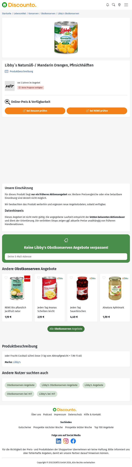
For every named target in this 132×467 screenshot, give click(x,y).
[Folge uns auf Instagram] (65, 440)
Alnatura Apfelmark (113, 307)
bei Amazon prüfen (36, 110)
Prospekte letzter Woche (78, 427)
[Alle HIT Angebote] (10, 86)
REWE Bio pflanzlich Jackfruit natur (15, 309)
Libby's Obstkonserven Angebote (60, 385)
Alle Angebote (66, 328)
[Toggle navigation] (126, 5)
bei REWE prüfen (98, 110)
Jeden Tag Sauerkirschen (78, 309)
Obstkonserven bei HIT (19, 393)
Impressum (60, 414)
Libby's (17, 362)
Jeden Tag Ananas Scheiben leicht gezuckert (47, 310)
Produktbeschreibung (21, 71)
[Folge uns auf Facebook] (73, 440)
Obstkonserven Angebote (21, 385)
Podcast (47, 414)
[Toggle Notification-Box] (108, 5)
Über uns (36, 414)
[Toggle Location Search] (119, 5)
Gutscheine (25, 427)
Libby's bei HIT (47, 393)
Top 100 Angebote (104, 427)
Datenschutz (75, 414)
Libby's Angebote (94, 385)
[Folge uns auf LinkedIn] (58, 440)
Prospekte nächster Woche (48, 427)
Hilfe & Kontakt (92, 414)
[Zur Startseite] (21, 4)
